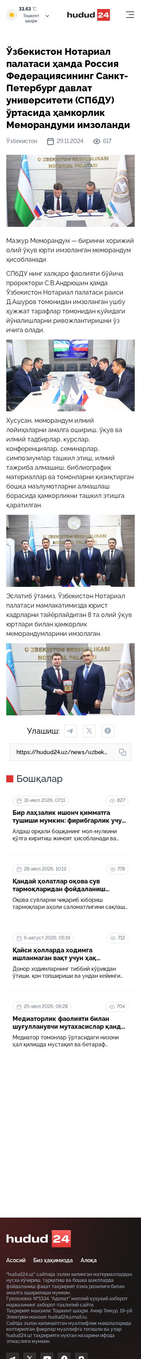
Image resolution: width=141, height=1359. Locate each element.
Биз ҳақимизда (53, 1260)
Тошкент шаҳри (31, 18)
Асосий (15, 1260)
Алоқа (89, 1260)
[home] (38, 1238)
